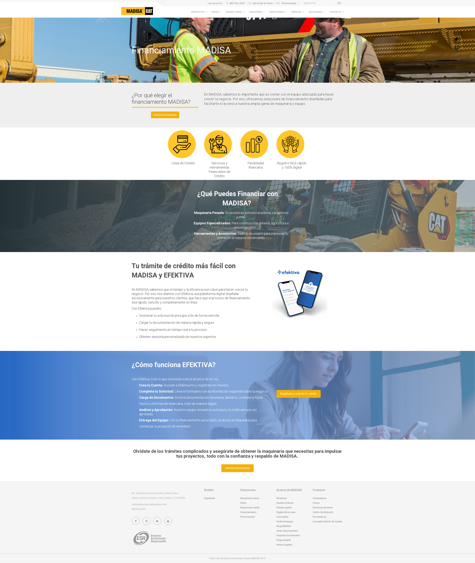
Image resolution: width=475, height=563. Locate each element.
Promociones (289, 3)
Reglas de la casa (285, 512)
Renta (243, 502)
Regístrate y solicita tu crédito (298, 393)
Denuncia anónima (322, 507)
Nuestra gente (283, 507)
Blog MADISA (283, 526)
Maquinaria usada (249, 507)
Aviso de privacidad (287, 530)
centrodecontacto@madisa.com (149, 504)
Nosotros (281, 498)
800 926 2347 (237, 3)
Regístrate (209, 498)
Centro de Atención (323, 512)
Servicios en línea (263, 3)
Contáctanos (319, 498)
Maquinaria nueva (249, 498)
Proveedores (319, 516)
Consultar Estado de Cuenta (327, 521)
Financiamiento (248, 512)
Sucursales (282, 516)
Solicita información (165, 114)
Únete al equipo (284, 521)
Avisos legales (284, 544)
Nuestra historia (284, 502)
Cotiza (316, 502)
